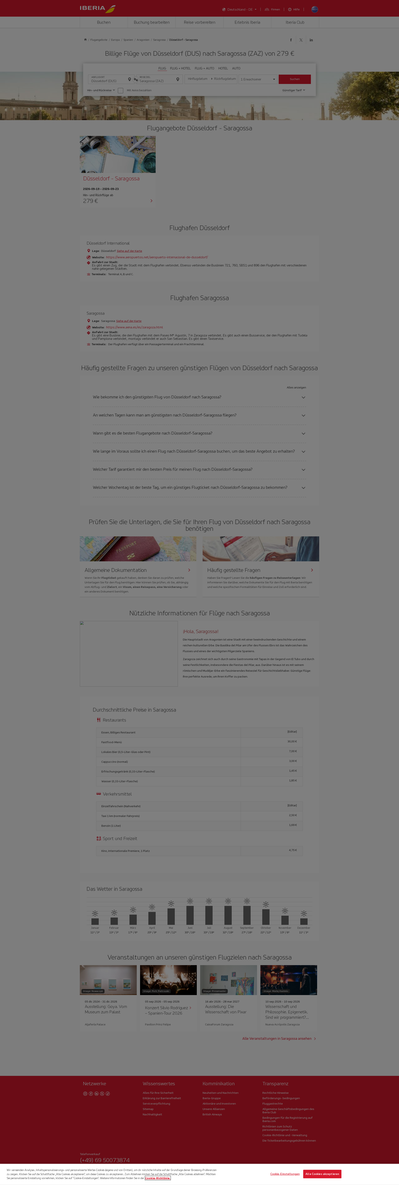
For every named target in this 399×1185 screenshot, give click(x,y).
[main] (199, 1174)
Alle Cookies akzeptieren (322, 1174)
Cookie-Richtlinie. (157, 1178)
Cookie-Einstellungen (285, 1174)
